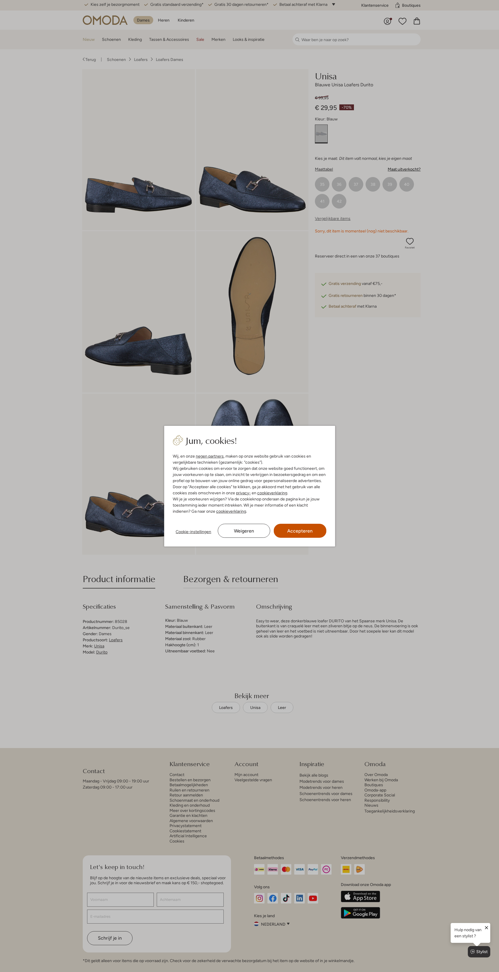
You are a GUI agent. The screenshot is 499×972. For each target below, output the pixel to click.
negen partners (210, 456)
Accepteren (300, 531)
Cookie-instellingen (193, 531)
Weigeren (244, 531)
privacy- (243, 493)
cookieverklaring (272, 493)
